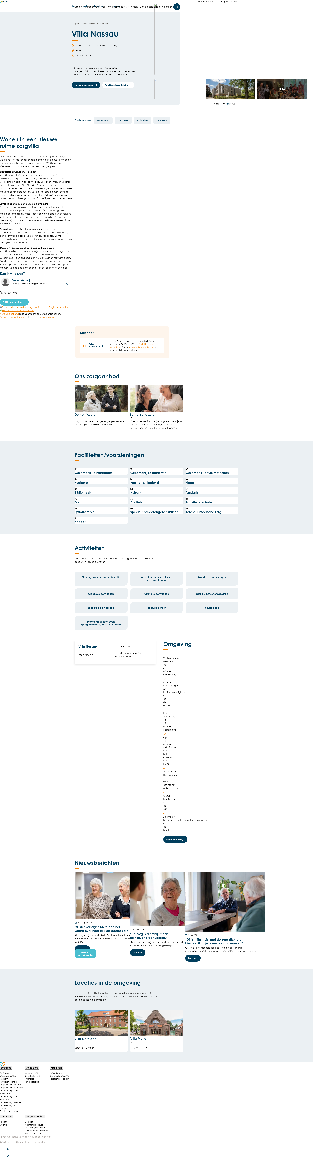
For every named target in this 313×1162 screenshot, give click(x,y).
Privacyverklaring (9, 1136)
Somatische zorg (32, 1076)
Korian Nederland (9, 314)
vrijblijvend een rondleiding (142, 347)
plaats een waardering (41, 317)
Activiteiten (142, 120)
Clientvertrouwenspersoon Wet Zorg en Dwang (36, 1132)
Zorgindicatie (56, 1073)
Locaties (80, 7)
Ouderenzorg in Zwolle (10, 1102)
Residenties (5, 1079)
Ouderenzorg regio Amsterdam (9, 1092)
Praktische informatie (112, 7)
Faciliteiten (123, 120)
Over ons (4, 1125)
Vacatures (233, 1)
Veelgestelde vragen (216, 1)
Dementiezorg (31, 1073)
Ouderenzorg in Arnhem (11, 1087)
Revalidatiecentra (8, 1082)
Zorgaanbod (92, 7)
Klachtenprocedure (34, 1125)
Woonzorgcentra (8, 1076)
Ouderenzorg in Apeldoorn (7, 1106)
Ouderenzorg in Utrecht (11, 1084)
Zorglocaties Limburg (9, 1111)
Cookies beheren (42, 1136)
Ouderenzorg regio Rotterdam (9, 1098)
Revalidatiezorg (32, 1082)
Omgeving (162, 120)
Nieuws (201, 1)
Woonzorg (29, 1079)
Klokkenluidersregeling (35, 1127)
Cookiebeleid (25, 1136)
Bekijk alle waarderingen (13, 317)
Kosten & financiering (59, 1076)
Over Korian (131, 7)
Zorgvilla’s (4, 1073)
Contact (144, 7)
